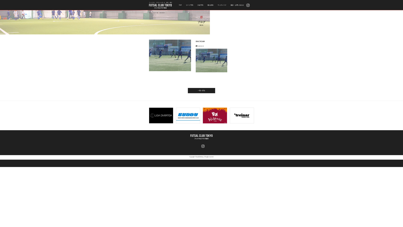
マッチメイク (222, 5)
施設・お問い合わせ (237, 5)
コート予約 (189, 5)
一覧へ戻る (201, 90)
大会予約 (200, 5)
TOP (180, 5)
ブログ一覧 (155, 12)
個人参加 (210, 5)
